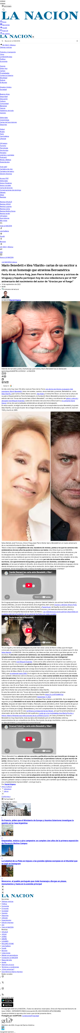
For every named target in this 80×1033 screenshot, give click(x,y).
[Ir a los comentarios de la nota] (5, 373)
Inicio (4, 22)
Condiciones (26, 1016)
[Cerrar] (33, 37)
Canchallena (4, 136)
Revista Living (5, 209)
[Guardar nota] (3, 373)
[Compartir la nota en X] (5, 382)
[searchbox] (39, 41)
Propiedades (4, 73)
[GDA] (7, 1023)
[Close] (3, 886)
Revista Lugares (6, 206)
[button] (40, 147)
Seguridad (4, 96)
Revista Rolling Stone (7, 211)
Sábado (3, 192)
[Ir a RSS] (3, 995)
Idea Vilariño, (7, 394)
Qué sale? (3, 167)
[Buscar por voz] (77, 41)
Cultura (2, 101)
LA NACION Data (6, 57)
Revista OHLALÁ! (6, 202)
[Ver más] (3, 793)
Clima (2, 54)
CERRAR (2, 1)
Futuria (2, 66)
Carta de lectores (6, 188)
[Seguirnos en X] (3, 983)
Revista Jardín (5, 213)
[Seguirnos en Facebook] (3, 977)
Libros (6, 791)
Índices (2, 80)
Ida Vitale (40, 394)
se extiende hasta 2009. (18, 673)
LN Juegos (3, 143)
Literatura (7, 789)
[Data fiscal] (3, 1029)
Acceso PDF (4, 178)
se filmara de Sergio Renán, (40, 711)
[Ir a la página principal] (40, 19)
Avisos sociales (5, 185)
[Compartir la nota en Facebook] (3, 382)
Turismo (3, 146)
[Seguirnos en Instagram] (3, 989)
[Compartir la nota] (3, 376)
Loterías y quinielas (7, 155)
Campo (2, 71)
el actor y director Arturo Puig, (65, 605)
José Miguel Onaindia (24, 662)
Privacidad (35, 1016)
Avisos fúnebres (6, 183)
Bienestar (3, 106)
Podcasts (3, 157)
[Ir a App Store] (7, 1006)
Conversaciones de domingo (10, 190)
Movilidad (3, 78)
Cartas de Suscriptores (8, 122)
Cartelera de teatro (7, 171)
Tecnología (4, 148)
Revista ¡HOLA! (5, 204)
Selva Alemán (6, 652)
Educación (4, 99)
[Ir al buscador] (3, 10)
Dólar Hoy (3, 68)
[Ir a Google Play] (7, 1002)
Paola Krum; (46, 607)
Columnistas (4, 120)
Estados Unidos (6, 87)
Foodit (4, 28)
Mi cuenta (6, 34)
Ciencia (2, 108)
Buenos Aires (5, 94)
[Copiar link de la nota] (3, 379)
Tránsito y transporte (8, 52)
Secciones (6, 25)
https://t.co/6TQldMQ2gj (54, 694)
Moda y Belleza (5, 160)
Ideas (2, 195)
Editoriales (4, 118)
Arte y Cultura (7, 787)
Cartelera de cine (6, 169)
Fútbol (2, 129)
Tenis (2, 134)
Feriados (3, 153)
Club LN (5, 31)
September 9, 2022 (44, 697)
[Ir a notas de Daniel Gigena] (40, 294)
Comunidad (4, 103)
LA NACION (6, 262)
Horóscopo (4, 150)
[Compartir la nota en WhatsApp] (5, 376)
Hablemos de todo (7, 110)
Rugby (2, 132)
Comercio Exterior (6, 75)
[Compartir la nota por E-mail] (7, 382)
